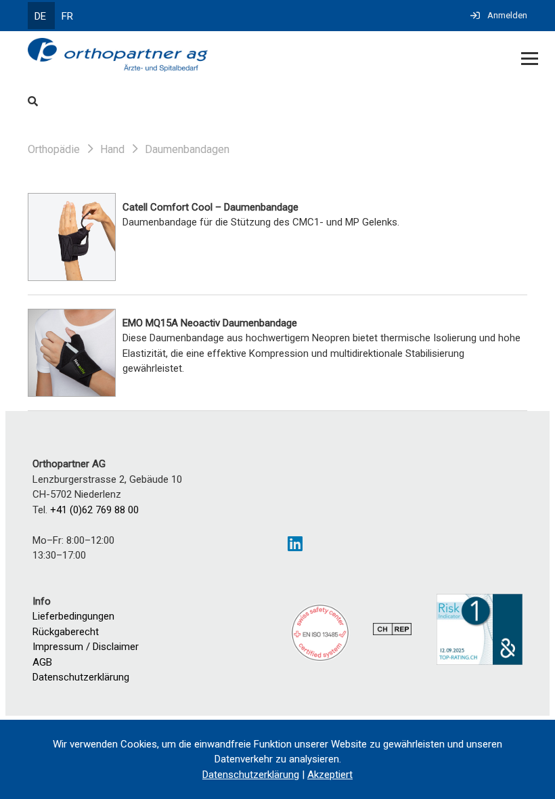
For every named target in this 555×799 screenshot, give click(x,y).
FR (67, 16)
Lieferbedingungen (73, 616)
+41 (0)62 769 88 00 (94, 510)
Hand (112, 149)
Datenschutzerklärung (80, 677)
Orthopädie (54, 149)
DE (40, 16)
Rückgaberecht (65, 632)
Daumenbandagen (187, 149)
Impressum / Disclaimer (85, 647)
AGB (42, 662)
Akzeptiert (330, 775)
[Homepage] (227, 56)
